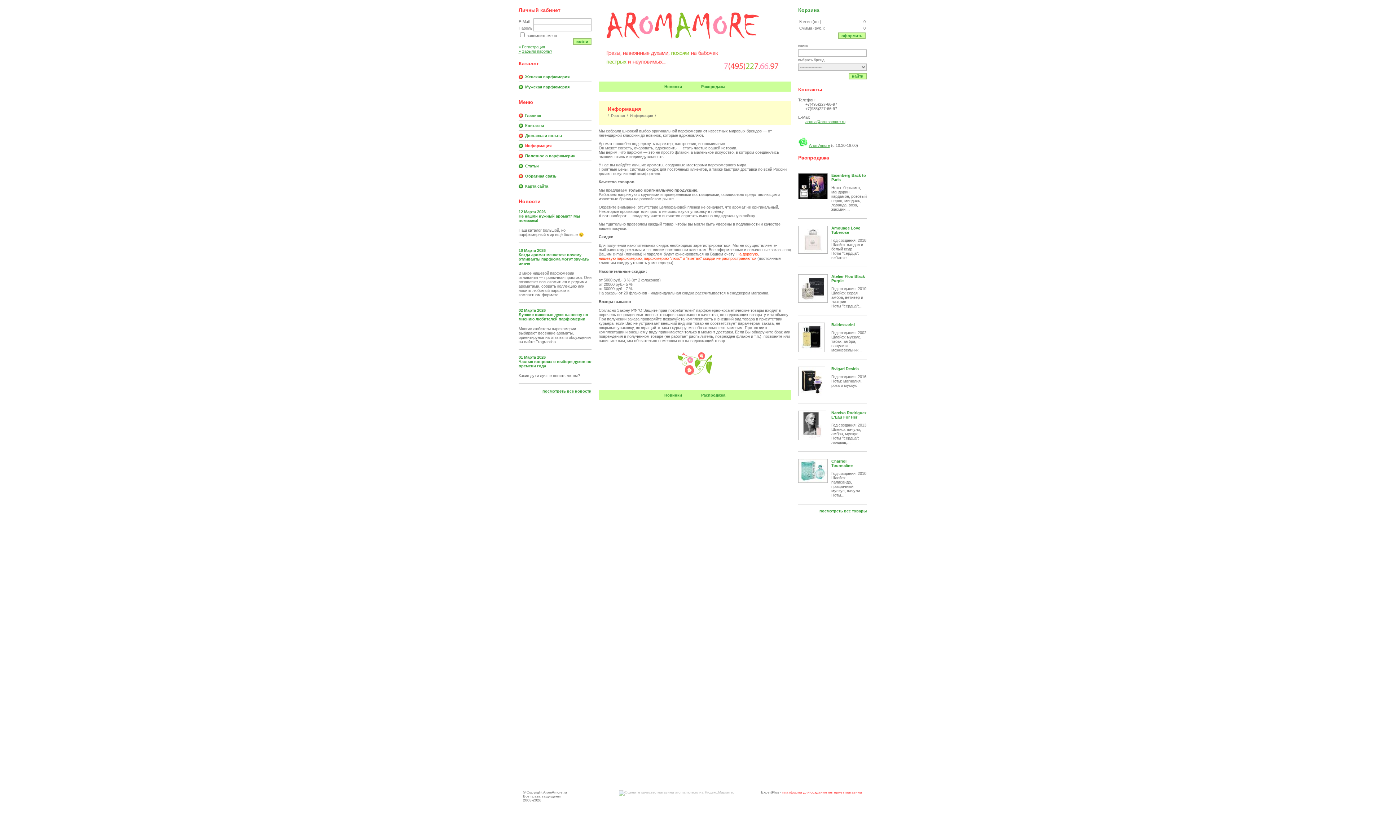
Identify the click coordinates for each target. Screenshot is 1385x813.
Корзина (808, 10)
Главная (533, 115)
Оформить (851, 36)
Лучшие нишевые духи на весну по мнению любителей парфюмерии (553, 316)
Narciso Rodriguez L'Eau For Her (849, 415)
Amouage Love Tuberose (845, 230)
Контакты (534, 125)
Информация (538, 146)
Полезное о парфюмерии (550, 156)
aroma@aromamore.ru (825, 121)
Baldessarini (843, 325)
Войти (582, 41)
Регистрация (532, 47)
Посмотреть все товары (843, 511)
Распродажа (713, 86)
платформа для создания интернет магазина (822, 792)
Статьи (532, 166)
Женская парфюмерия (547, 77)
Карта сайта (536, 186)
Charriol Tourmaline (842, 463)
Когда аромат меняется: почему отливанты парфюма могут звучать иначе (554, 259)
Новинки (673, 86)
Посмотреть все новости (567, 391)
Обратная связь (541, 176)
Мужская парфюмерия (547, 87)
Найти (857, 76)
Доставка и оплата (543, 136)
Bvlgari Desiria (845, 369)
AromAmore (819, 145)
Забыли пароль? (535, 51)
